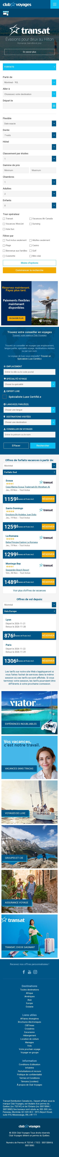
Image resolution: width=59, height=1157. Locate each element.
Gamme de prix (11, 165)
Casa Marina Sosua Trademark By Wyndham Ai (28, 487)
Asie (29, 1000)
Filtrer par (8, 235)
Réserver (48, 498)
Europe (29, 1003)
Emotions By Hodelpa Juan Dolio (21, 514)
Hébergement (29, 1035)
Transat (9, 218)
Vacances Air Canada (42, 218)
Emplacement (14, 366)
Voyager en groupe (30, 1052)
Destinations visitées (18, 417)
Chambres (8, 176)
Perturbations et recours (29, 1071)
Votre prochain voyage (29, 1049)
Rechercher (43, 445)
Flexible (7, 118)
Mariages (29, 1042)
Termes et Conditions (29, 1078)
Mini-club (36, 256)
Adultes (7, 188)
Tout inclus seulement (16, 240)
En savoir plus (29, 46)
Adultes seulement (41, 240)
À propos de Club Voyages (29, 1085)
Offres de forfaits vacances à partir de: (29, 460)
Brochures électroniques (29, 1022)
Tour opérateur (11, 214)
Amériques (29, 996)
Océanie (29, 1006)
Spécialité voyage (16, 379)
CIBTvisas (29, 1025)
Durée (6, 130)
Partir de (7, 77)
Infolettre (29, 1068)
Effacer (16, 445)
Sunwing (36, 223)
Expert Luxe (13, 391)
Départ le (8, 100)
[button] (54, 4)
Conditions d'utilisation (29, 1064)
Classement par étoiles (15, 153)
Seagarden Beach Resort (17, 570)
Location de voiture (20, 73)
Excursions (29, 1032)
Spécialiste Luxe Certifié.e (25, 396)
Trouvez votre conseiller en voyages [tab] (29, 332)
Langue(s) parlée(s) (17, 404)
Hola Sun (10, 229)
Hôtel (6, 141)
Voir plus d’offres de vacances (29, 590)
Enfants (7, 200)
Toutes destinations (29, 989)
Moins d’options (29, 262)
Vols (29, 1045)
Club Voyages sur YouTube (29, 972)
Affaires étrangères (29, 1018)
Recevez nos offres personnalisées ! (29, 964)
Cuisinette (10, 256)
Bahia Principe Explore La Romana (22, 542)
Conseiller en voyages (19, 429)
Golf (34, 250)
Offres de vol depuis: (30, 599)
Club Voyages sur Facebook (23, 972)
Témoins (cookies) (29, 1081)
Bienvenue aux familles (16, 250)
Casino (35, 245)
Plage (8, 245)
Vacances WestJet (15, 223)
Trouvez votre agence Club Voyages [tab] (29, 335)
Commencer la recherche (29, 270)
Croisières (29, 1028)
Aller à (6, 88)
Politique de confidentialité (29, 1074)
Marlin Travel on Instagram (35, 972)
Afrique (29, 993)
